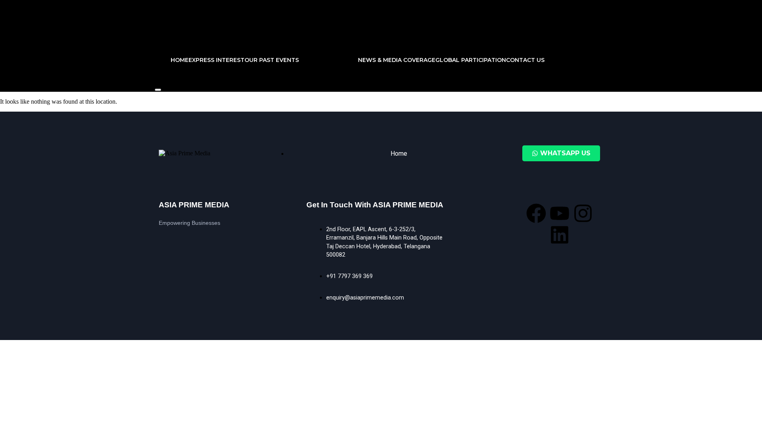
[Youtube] (560, 213)
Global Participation (470, 60)
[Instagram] (583, 213)
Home (180, 60)
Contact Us (525, 60)
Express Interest (216, 60)
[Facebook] (536, 213)
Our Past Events (271, 60)
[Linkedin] (560, 235)
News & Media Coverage (396, 60)
